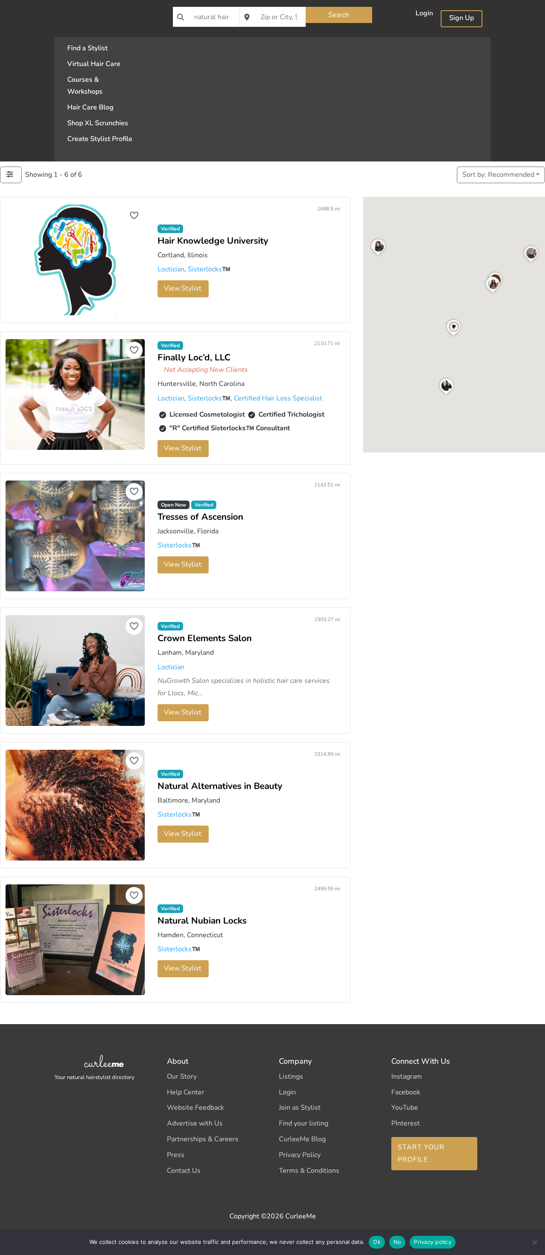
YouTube (404, 1107)
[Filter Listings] (11, 175)
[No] (534, 1242)
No (397, 1241)
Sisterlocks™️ (209, 269)
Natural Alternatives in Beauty (220, 786)
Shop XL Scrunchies (97, 123)
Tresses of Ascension (200, 517)
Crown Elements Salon (205, 638)
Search (338, 15)
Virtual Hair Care (93, 64)
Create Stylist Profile (99, 139)
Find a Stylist (87, 48)
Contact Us (184, 1170)
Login (424, 14)
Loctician (171, 269)
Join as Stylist (300, 1107)
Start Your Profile (421, 1153)
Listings (291, 1076)
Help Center (185, 1092)
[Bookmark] (134, 215)
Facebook (405, 1092)
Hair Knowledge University (213, 240)
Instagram (406, 1076)
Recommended (498, 174)
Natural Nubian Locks (202, 921)
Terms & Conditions (309, 1170)
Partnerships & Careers (202, 1139)
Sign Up (461, 19)
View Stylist (182, 288)
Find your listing (303, 1123)
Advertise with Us (195, 1123)
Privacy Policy (300, 1155)
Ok (377, 1241)
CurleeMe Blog (302, 1139)
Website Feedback (195, 1107)
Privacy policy (432, 1241)
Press (175, 1155)
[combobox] (206, 17)
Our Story (182, 1076)
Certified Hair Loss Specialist (278, 398)
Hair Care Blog (90, 107)
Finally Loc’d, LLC (194, 357)
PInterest (405, 1123)
